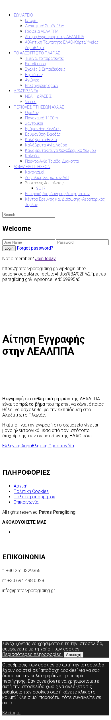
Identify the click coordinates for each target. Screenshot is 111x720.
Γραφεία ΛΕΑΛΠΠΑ (41, 31)
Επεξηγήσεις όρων (41, 85)
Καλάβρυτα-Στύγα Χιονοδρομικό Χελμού (60, 150)
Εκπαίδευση (35, 64)
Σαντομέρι (34, 123)
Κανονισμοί (34, 172)
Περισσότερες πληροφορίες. (32, 654)
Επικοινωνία (26, 502)
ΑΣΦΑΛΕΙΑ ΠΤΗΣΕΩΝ (32, 166)
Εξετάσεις (34, 74)
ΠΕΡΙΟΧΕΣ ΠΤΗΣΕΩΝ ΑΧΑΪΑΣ (39, 107)
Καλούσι (32, 156)
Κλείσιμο (11, 712)
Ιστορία (31, 20)
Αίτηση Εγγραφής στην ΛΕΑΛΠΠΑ (54, 36)
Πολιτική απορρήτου (34, 496)
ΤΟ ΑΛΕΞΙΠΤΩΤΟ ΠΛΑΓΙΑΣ (37, 53)
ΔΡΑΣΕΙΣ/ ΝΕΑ (26, 91)
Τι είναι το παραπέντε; (44, 58)
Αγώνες (32, 80)
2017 (41, 188)
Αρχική (20, 486)
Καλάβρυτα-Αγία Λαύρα (46, 145)
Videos (30, 101)
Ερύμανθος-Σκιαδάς (43, 134)
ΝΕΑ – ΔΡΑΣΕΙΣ (38, 96)
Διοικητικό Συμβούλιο (44, 26)
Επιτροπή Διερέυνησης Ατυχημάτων (57, 193)
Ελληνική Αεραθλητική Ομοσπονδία (38, 445)
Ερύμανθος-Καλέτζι (43, 129)
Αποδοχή (73, 654)
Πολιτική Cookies (31, 491)
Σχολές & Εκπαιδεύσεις (45, 69)
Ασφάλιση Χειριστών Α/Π (47, 177)
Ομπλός (32, 112)
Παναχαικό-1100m (41, 118)
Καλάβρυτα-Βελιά (41, 139)
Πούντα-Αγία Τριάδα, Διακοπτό (52, 161)
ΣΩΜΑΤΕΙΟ (23, 15)
